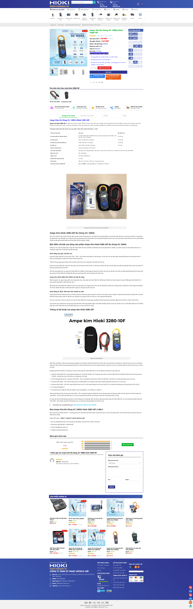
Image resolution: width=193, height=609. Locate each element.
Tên (109, 479)
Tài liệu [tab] (106, 115)
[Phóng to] (51, 64)
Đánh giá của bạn (113, 460)
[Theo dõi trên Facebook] (130, 567)
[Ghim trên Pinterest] (99, 82)
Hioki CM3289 (92, 405)
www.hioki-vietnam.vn (64, 586)
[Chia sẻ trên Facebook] (91, 82)
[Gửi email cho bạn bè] (96, 82)
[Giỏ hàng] (142, 4)
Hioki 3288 (77, 405)
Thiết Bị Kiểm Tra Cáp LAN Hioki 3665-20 (133, 548)
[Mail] (190, 602)
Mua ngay (108, 72)
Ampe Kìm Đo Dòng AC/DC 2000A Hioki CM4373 (115, 548)
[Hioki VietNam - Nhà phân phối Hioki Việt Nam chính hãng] (59, 4)
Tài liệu (117, 9)
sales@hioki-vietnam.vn (63, 583)
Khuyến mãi (98, 9)
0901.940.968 (117, 108)
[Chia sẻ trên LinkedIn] (102, 82)
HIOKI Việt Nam (85, 9)
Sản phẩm (61, 24)
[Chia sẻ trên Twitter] (94, 82)
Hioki (91, 129)
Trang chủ (72, 9)
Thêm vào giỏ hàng (104, 68)
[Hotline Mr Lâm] (190, 587)
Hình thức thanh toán (119, 573)
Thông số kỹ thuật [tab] (68, 116)
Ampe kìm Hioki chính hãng (73, 24)
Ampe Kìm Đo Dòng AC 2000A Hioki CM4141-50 (75, 548)
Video (126, 9)
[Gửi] (94, 2)
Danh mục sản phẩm (58, 9)
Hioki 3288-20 (84, 405)
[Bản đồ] (190, 606)
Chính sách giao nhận (119, 582)
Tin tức (108, 9)
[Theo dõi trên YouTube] (138, 567)
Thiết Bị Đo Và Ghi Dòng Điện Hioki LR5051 (134, 519)
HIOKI (100, 46)
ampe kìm (106, 238)
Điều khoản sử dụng (118, 587)
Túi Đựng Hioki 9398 (66, 101)
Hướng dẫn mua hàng (119, 570)
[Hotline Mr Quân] (190, 595)
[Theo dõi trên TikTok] (133, 567)
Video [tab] (125, 115)
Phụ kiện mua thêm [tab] (87, 115)
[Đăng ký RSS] (135, 567)
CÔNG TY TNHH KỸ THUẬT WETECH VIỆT (72, 418)
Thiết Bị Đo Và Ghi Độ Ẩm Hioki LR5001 (95, 519)
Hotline (101, 579)
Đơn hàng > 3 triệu (135, 108)
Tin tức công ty (101, 568)
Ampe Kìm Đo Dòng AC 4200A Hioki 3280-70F (94, 548)
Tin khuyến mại (117, 565)
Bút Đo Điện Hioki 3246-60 (76, 518)
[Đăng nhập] (138, 4)
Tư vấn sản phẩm (117, 567)
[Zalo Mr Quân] (190, 598)
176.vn (106, 607)
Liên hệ (136, 9)
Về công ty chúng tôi (103, 565)
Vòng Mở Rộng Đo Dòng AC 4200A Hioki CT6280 (115, 519)
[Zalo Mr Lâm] (190, 591)
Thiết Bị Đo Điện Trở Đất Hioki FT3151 (58, 519)
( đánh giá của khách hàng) (104, 35)
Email (127, 479)
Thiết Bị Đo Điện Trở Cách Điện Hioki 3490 (57, 548)
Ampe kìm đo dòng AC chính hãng (91, 24)
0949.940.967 (71, 581)
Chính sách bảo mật (118, 585)
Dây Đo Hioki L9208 (55, 101)
